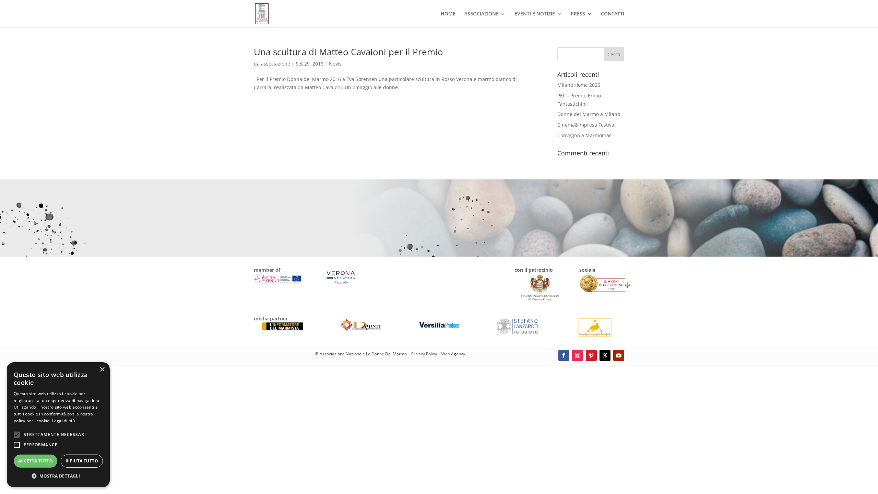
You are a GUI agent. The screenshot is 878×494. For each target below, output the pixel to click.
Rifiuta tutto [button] (82, 461)
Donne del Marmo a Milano (588, 114)
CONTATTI (612, 14)
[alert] (58, 424)
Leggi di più (63, 421)
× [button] (102, 369)
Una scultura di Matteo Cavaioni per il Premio (348, 52)
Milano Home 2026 (578, 85)
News (335, 63)
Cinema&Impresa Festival (586, 124)
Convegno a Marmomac (584, 135)
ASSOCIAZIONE (481, 14)
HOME (448, 14)
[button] (58, 476)
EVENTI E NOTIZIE (534, 14)
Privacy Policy (424, 354)
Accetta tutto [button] (35, 461)
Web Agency (453, 354)
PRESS (578, 14)
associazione (275, 63)
